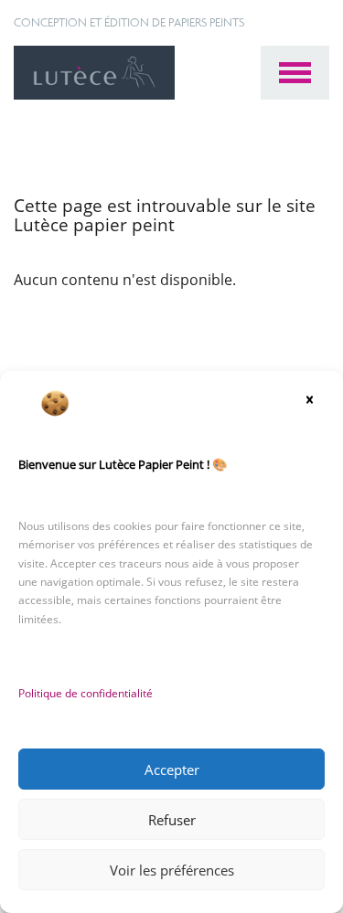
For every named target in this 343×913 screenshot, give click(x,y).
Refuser (172, 820)
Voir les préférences (172, 870)
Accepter (172, 769)
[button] (315, 403)
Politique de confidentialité (85, 693)
